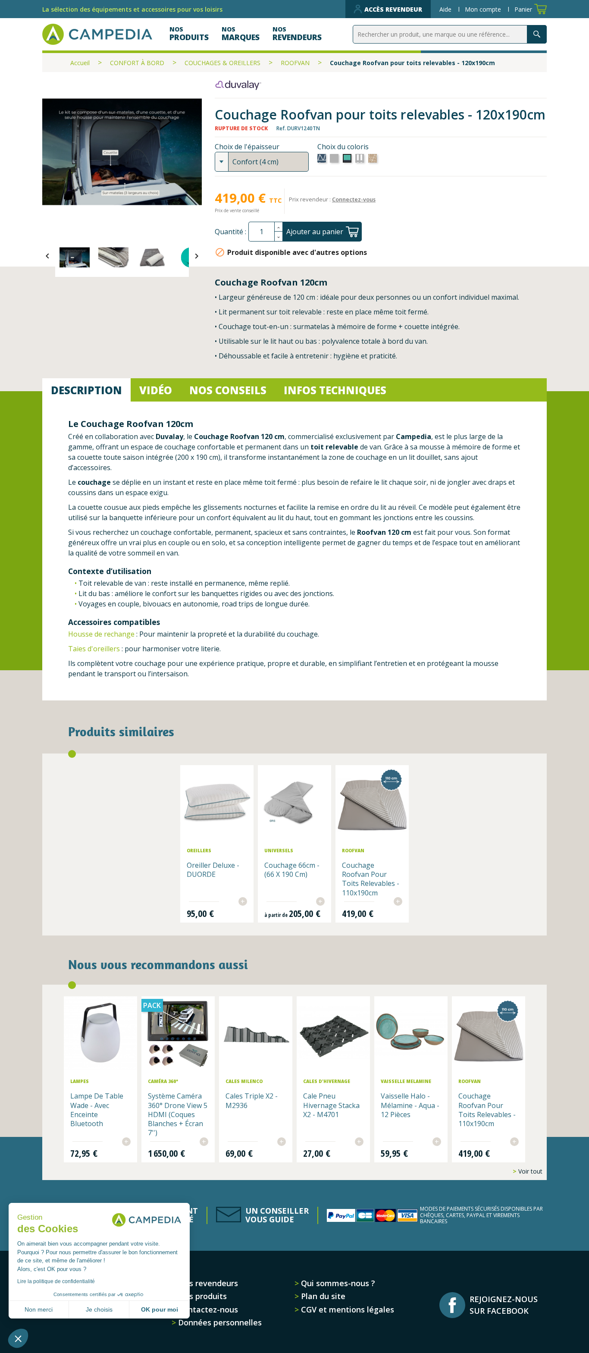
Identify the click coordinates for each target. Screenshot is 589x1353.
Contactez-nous (207, 1309)
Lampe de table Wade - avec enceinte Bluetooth (96, 1109)
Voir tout (529, 1171)
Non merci (39, 1309)
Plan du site (322, 1296)
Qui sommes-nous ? (337, 1283)
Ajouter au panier (314, 231)
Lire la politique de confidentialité (56, 1281)
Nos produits (201, 1296)
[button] (18, 1338)
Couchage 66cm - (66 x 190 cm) (292, 869)
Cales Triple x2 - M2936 (252, 1100)
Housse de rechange (101, 634)
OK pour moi (159, 1309)
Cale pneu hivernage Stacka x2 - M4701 (331, 1105)
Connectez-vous (354, 199)
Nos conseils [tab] (227, 390)
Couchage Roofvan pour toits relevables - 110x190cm (370, 879)
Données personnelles (219, 1322)
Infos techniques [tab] (335, 390)
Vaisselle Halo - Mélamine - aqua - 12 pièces (410, 1105)
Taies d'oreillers (95, 648)
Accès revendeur (393, 9)
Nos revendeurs (207, 1283)
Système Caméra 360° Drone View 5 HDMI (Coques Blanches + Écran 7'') (177, 1114)
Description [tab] (86, 390)
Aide (446, 9)
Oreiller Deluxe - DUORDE (213, 869)
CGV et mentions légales (346, 1309)
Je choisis (99, 1309)
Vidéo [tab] (155, 390)
